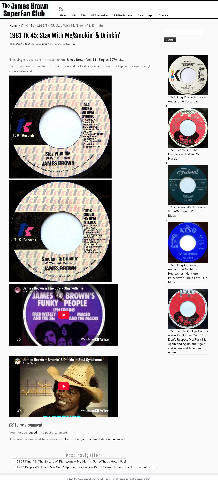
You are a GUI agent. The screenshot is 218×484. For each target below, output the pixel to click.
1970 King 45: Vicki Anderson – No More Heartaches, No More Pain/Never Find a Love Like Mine (187, 273)
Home (13, 25)
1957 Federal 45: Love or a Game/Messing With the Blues (186, 211)
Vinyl (60, 43)
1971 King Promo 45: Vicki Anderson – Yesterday (187, 99)
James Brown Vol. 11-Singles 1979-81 (95, 59)
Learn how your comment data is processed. (95, 439)
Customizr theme (144, 479)
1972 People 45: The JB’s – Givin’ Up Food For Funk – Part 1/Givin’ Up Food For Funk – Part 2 (85, 467)
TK (54, 43)
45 (50, 43)
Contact (163, 15)
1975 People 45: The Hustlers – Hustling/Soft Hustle (185, 154)
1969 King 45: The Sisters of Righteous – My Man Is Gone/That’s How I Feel (69, 461)
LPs (83, 15)
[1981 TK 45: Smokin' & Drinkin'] (60, 231)
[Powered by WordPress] (117, 478)
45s (74, 15)
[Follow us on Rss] (62, 9)
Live (140, 15)
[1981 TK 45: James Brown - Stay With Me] (60, 126)
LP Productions (123, 15)
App (150, 15)
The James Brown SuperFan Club (88, 479)
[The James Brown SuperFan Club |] (25, 9)
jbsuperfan (70, 43)
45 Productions (100, 15)
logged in (34, 432)
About (63, 15)
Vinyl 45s (27, 25)
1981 (45, 43)
